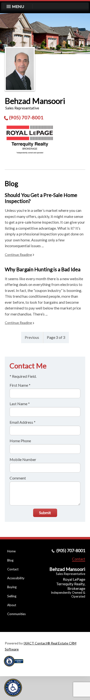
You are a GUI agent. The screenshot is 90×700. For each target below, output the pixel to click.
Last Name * (20, 403)
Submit (45, 512)
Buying (12, 587)
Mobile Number (23, 459)
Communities (16, 614)
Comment (18, 478)
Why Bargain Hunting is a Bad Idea (42, 269)
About (11, 605)
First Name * (20, 385)
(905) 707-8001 (26, 117)
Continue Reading (18, 254)
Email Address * (23, 422)
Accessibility (15, 578)
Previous (32, 337)
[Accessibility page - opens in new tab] (15, 668)
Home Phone (20, 440)
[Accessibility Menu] (13, 688)
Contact (12, 569)
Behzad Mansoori (35, 101)
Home (11, 551)
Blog (10, 560)
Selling (11, 596)
